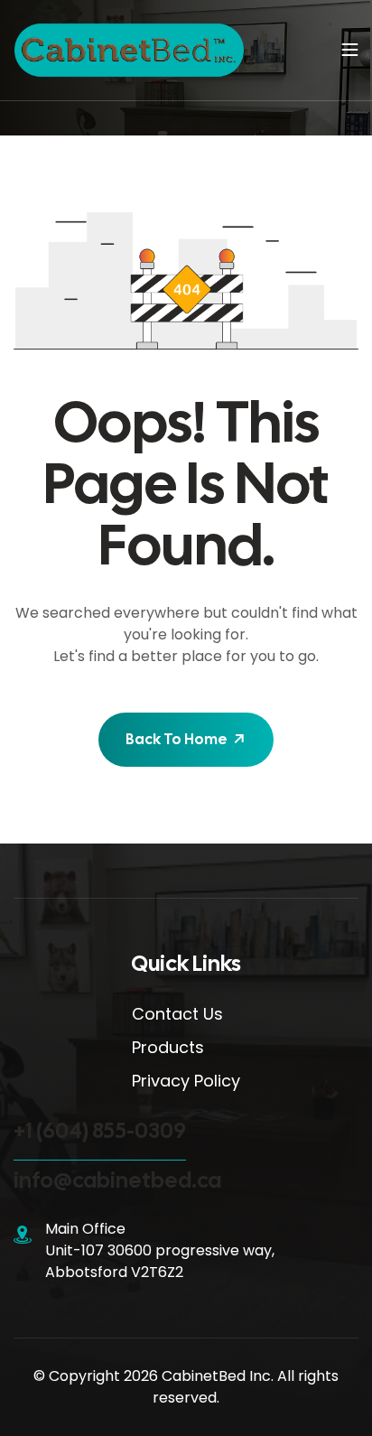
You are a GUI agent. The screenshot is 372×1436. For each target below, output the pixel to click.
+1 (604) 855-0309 (100, 1130)
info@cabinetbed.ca (117, 1180)
